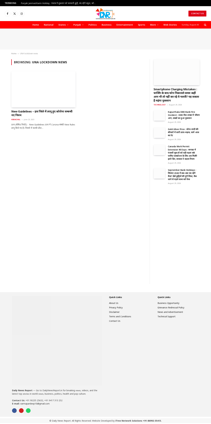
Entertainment (124, 24)
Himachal (15, 119)
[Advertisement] (105, 39)
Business (107, 24)
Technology (160, 104)
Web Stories (170, 24)
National (48, 24)
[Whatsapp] (28, 410)
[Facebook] (14, 410)
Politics (93, 24)
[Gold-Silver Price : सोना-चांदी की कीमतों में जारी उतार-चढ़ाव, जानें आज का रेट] (159, 132)
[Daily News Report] (105, 13)
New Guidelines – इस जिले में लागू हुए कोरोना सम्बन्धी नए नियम (41, 113)
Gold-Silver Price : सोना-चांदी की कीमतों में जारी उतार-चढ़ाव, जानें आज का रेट (183, 132)
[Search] (204, 24)
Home (35, 24)
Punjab (77, 24)
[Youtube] (21, 410)
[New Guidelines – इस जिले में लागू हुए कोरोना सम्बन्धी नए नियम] (43, 89)
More (153, 24)
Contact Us (197, 13)
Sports (141, 24)
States (62, 24)
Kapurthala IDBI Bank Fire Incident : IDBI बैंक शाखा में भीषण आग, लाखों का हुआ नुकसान (184, 115)
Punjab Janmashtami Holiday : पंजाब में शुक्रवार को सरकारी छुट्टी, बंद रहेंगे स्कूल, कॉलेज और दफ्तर (59, 3)
